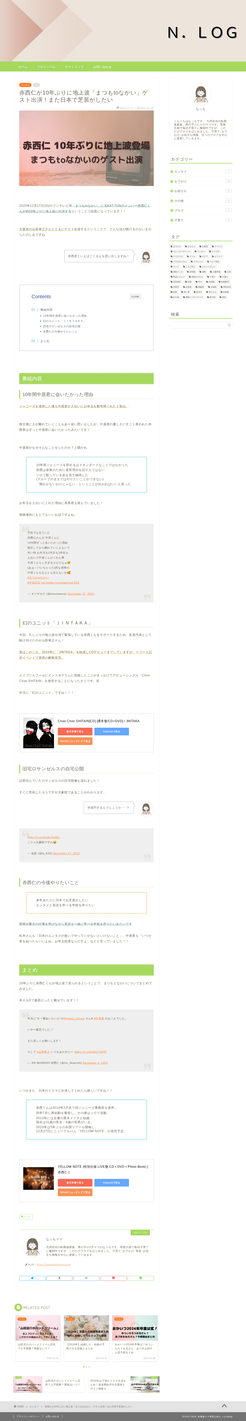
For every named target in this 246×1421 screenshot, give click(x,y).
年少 (200, 282)
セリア (205, 257)
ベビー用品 (214, 262)
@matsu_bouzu (74, 1018)
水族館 (213, 287)
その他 (202, 200)
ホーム (22, 67)
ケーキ (192, 257)
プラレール (198, 262)
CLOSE (135, 297)
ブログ (202, 210)
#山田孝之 (43, 1051)
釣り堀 (176, 297)
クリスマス (178, 257)
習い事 (186, 292)
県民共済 (227, 287)
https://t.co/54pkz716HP (90, 1051)
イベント (218, 246)
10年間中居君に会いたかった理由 (65, 315)
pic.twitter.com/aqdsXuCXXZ (61, 582)
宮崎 (189, 282)
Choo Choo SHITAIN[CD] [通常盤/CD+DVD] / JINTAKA (99, 721)
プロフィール (46, 67)
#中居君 (99, 1018)
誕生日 (199, 292)
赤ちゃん (212, 292)
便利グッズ (178, 272)
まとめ (45, 341)
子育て (202, 220)
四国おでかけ (197, 277)
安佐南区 (177, 282)
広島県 (188, 287)
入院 (229, 272)
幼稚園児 (225, 282)
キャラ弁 (215, 251)
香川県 (212, 297)
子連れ (225, 277)
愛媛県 (201, 287)
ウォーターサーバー (181, 251)
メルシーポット (208, 267)
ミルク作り (190, 267)
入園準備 (216, 272)
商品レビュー (179, 277)
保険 (204, 272)
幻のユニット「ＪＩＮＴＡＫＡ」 (64, 321)
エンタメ (25, 85)
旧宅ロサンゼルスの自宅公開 (62, 326)
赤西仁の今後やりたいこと (60, 331)
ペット (176, 267)
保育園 (192, 272)
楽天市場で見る (75, 731)
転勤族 (226, 292)
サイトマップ (74, 67)
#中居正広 (34, 582)
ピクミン (218, 257)
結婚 (175, 292)
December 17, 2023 (81, 593)
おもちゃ (191, 246)
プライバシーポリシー (28, 1416)
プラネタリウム (180, 262)
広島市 (176, 287)
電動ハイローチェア (194, 297)
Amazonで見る (111, 731)
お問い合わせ (102, 67)
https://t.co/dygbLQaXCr (43, 837)
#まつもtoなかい (38, 577)
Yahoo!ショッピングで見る (75, 741)
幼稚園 (211, 282)
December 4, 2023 (95, 1062)
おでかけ (202, 181)
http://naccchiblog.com (54, 1264)
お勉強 (205, 246)
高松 (224, 297)
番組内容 (46, 309)
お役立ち (202, 191)
